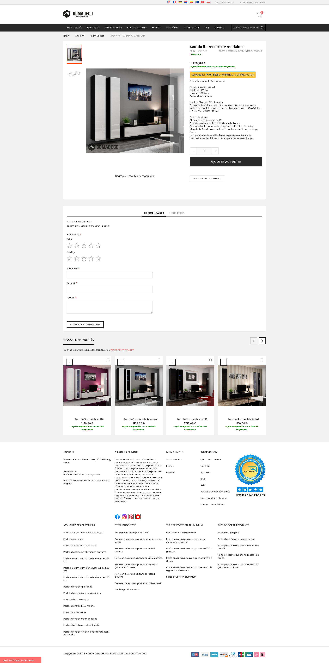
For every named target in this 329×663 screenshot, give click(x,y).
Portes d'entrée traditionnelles (80, 618)
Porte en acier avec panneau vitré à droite (138, 558)
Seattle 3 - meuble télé (89, 419)
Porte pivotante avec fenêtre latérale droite (238, 556)
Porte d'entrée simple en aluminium (83, 532)
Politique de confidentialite (215, 491)
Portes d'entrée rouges (76, 599)
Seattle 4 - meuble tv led (243, 419)
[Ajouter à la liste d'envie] (69, 362)
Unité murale (97, 36)
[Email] (191, 188)
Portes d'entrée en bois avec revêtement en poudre (86, 633)
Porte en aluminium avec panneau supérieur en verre (185, 540)
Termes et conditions (212, 504)
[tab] (154, 213)
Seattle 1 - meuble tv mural (140, 419)
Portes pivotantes (73, 539)
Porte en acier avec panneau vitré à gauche (135, 550)
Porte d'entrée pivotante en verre (236, 539)
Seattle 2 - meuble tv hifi (192, 419)
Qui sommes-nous (210, 459)
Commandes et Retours (213, 498)
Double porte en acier (127, 589)
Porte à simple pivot (229, 532)
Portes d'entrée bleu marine (79, 606)
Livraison (205, 472)
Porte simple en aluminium (181, 532)
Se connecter (173, 459)
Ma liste (170, 472)
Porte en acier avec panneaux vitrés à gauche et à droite (136, 566)
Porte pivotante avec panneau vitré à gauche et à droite (238, 566)
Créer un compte (225, 2)
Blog (202, 478)
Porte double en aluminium (181, 576)
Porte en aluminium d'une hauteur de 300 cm (86, 579)
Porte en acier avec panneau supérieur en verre (138, 540)
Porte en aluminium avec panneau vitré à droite (189, 559)
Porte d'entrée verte (74, 612)
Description (177, 213)
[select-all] (122, 350)
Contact (204, 466)
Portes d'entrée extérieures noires (82, 593)
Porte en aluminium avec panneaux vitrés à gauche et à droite (189, 569)
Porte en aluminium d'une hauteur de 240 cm (86, 560)
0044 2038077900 (73, 480)
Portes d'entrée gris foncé (77, 586)
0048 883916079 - (82, 474)
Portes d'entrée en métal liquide (81, 625)
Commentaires (154, 213)
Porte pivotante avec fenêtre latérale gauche (238, 547)
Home (66, 36)
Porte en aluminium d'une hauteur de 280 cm (86, 569)
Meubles (79, 36)
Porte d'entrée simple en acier (80, 545)
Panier (169, 466)
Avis (202, 485)
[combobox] (248, 27)
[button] (177, 112)
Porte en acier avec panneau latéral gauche (135, 575)
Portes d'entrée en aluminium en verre (84, 552)
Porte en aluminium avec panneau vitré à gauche (189, 550)
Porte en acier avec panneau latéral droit (138, 583)
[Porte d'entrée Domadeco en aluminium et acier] (78, 14)
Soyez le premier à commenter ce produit (240, 51)
